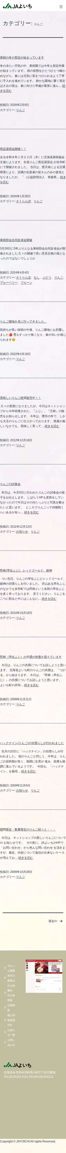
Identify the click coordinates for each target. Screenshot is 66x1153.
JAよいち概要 (11, 968)
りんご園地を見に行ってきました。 (23, 321)
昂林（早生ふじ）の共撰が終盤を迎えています (31, 657)
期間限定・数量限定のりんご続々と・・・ (28, 829)
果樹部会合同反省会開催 (16, 240)
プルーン (26, 282)
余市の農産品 (11, 978)
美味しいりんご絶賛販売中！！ (20, 398)
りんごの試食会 (10, 484)
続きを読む (52, 426)
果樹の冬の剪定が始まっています (22, 57)
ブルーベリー (9, 282)
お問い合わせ (11, 1042)
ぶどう (47, 277)
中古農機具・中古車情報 (11, 993)
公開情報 (11, 1008)
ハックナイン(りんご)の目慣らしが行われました (32, 743)
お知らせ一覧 (11, 1033)
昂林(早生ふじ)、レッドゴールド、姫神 (26, 570)
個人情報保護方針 (11, 1020)
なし (37, 277)
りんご (20, 110)
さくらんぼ (23, 201)
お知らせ (22, 531)
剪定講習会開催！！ (13, 149)
